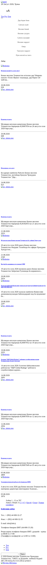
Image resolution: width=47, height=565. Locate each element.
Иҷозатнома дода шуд (7, 168)
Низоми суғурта (23, 33)
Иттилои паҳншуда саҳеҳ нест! (10, 70)
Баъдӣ (29, 503)
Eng (9, 16)
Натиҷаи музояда (6, 119)
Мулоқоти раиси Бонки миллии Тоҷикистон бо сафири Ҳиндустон (21, 240)
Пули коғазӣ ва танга (23, 55)
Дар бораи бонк (23, 20)
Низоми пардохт (23, 42)
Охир (35, 503)
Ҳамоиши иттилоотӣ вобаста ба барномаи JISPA (16, 482)
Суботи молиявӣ (23, 38)
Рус (5, 16)
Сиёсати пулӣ (23, 25)
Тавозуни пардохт (23, 51)
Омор (24, 46)
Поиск (22, 554)
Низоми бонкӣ (23, 29)
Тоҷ (2, 16)
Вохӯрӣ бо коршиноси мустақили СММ (13, 264)
